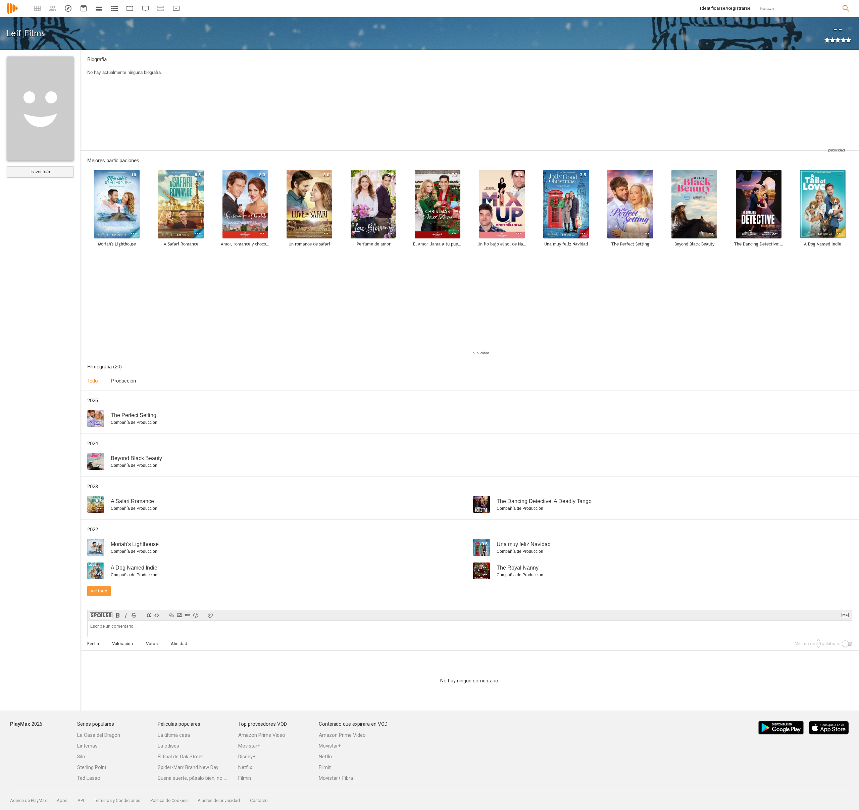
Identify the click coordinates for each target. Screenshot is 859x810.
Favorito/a (40, 171)
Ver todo (99, 590)
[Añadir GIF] (188, 615)
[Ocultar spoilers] (101, 615)
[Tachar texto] (134, 615)
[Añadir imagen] (179, 615)
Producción (123, 381)
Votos (152, 643)
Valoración (122, 643)
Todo (92, 381)
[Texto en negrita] (118, 615)
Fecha (93, 643)
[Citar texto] (149, 615)
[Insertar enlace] (171, 615)
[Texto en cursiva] (126, 615)
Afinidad (179, 643)
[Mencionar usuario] (210, 615)
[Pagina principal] (12, 12)
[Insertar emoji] (196, 615)
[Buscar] (846, 8)
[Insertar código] (157, 615)
